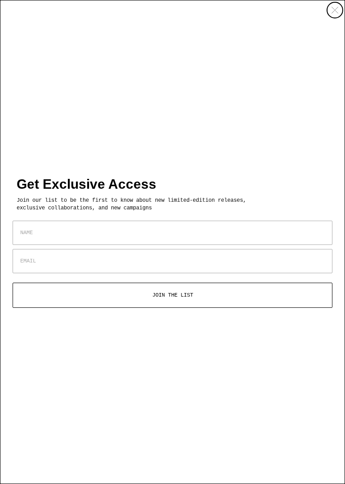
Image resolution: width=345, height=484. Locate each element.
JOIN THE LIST (172, 295)
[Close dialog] (335, 10)
